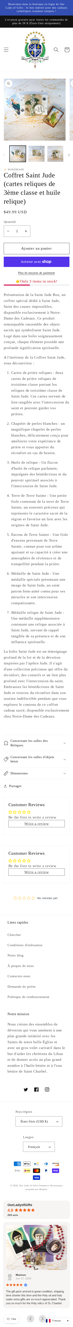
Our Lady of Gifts (28, 1185)
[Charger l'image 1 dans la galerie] (18, 154)
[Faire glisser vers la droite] (69, 155)
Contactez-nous (19, 976)
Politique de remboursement (28, 997)
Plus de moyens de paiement (36, 272)
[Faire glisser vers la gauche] (4, 155)
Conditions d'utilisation (24, 945)
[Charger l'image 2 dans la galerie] (36, 154)
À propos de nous (20, 966)
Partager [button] (15, 786)
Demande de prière (21, 986)
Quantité (10, 222)
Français (34, 1147)
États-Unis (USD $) (34, 1121)
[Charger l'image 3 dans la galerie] (55, 154)
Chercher (14, 935)
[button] (6, 49)
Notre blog (15, 955)
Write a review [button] (36, 824)
